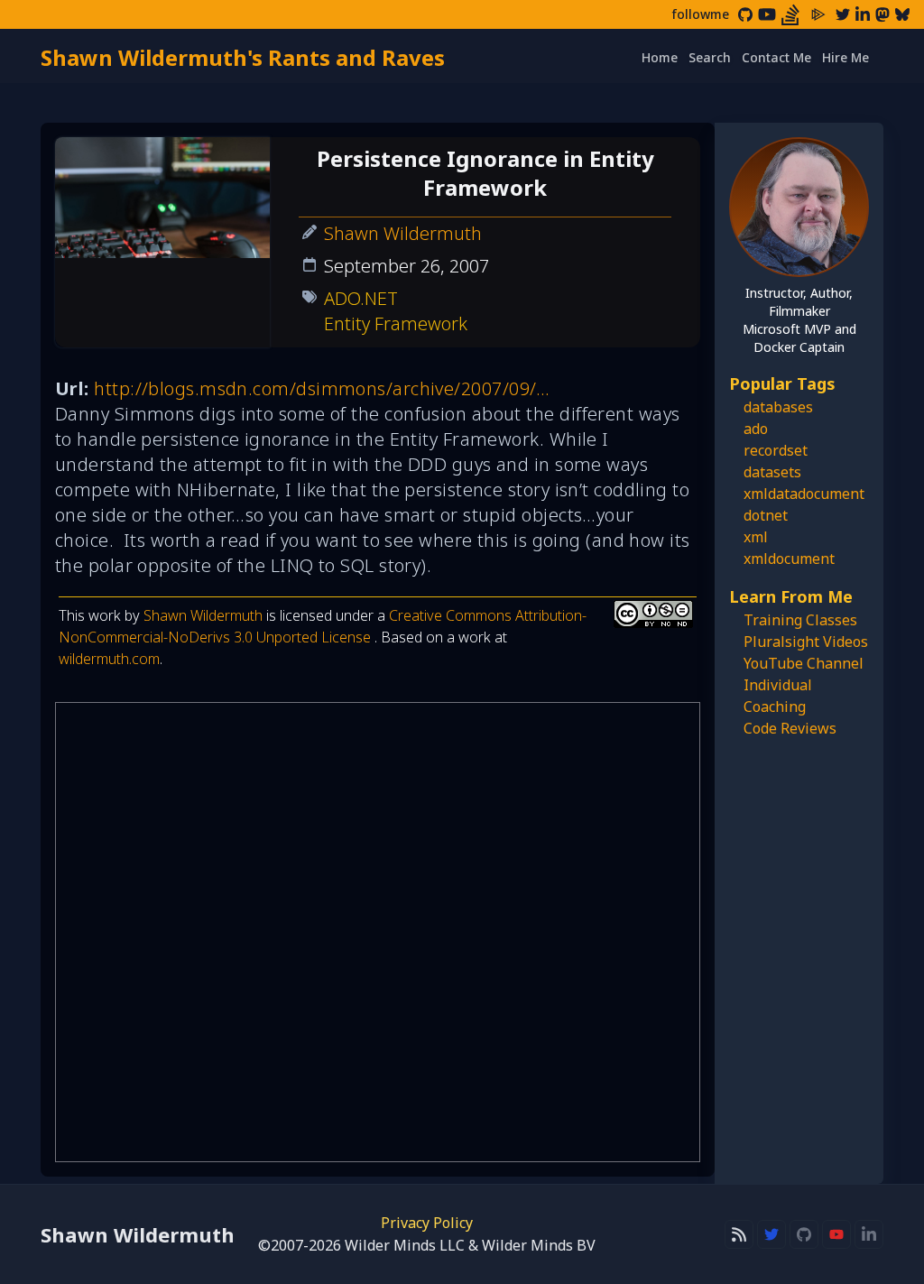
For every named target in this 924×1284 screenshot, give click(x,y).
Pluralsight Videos (806, 641)
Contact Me (776, 57)
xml (756, 537)
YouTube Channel (804, 663)
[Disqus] (378, 932)
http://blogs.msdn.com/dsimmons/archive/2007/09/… (322, 388)
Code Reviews (790, 728)
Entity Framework (395, 323)
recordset (776, 450)
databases (778, 407)
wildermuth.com (109, 659)
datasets (772, 472)
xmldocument (789, 558)
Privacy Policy (427, 1223)
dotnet (766, 515)
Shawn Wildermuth (403, 233)
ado (756, 429)
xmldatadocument (804, 493)
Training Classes (800, 620)
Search (709, 57)
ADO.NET (361, 298)
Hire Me (845, 57)
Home (660, 57)
